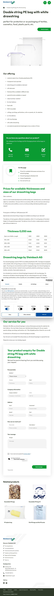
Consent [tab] (7, 284)
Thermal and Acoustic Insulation (12, 550)
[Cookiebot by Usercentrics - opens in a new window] (46, 280)
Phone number (11, 424)
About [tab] (46, 284)
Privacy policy (40, 589)
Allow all (44, 314)
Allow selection (27, 314)
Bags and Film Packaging (10, 555)
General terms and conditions (8, 591)
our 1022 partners (9, 291)
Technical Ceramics (9, 557)
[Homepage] (9, 2)
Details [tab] (20, 284)
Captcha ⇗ (25, 460)
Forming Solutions (9, 546)
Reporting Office (33, 589)
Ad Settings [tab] (33, 284)
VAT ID (30, 392)
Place (30, 412)
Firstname (11, 380)
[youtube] (6, 583)
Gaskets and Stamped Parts (11, 553)
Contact (15, 589)
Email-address (32, 424)
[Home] (4, 7)
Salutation (11, 373)
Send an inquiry (44, 29)
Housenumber (32, 405)
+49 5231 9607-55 (10, 155)
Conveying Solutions (9, 548)
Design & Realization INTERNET (10, 594)
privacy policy (27, 454)
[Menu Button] (49, 2)
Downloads (10, 589)
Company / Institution (13, 392)
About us (7, 560)
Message (11, 437)
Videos (4, 589)
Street (10, 405)
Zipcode (11, 412)
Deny (10, 314)
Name (30, 380)
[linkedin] (4, 583)
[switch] (20, 309)
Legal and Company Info (23, 589)
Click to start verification (19, 459)
